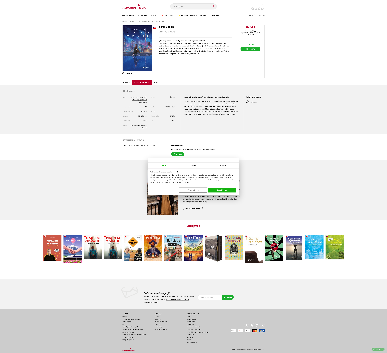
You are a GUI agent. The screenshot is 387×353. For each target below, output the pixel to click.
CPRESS (172, 116)
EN (263, 4)
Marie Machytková (167, 32)
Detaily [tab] (193, 165)
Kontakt (215, 15)
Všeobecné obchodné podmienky (132, 329)
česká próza (143, 102)
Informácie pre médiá (193, 327)
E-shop (157, 316)
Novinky (154, 15)
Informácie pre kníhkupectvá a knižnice (198, 332)
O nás (188, 316)
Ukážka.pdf (252, 102)
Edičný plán (190, 324)
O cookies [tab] (223, 165)
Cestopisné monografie (146, 21)
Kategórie (129, 15)
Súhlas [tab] (163, 165)
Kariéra (189, 340)
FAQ (123, 324)
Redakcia (157, 324)
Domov (124, 21)
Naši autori (190, 337)
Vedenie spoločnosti (161, 329)
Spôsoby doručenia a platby (130, 327)
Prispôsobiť (192, 190)
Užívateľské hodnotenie (142, 82)
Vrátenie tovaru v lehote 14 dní (131, 319)
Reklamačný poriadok (128, 332)
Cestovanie (133, 21)
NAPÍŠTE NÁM (379, 349)
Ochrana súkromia (127, 337)
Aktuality (204, 15)
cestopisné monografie (139, 97)
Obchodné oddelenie (161, 322)
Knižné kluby (158, 327)
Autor (156, 82)
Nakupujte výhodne (128, 340)
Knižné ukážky (191, 322)
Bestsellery (142, 15)
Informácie (126, 82)
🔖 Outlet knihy (167, 15)
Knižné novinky (191, 319)
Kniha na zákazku (192, 342)
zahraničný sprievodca (139, 100)
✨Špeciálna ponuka (186, 15)
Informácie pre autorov (194, 329)
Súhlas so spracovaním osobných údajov (134, 334)
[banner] (134, 4)
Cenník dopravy (127, 322)
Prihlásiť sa (228, 297)
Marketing (158, 319)
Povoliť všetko (222, 190)
